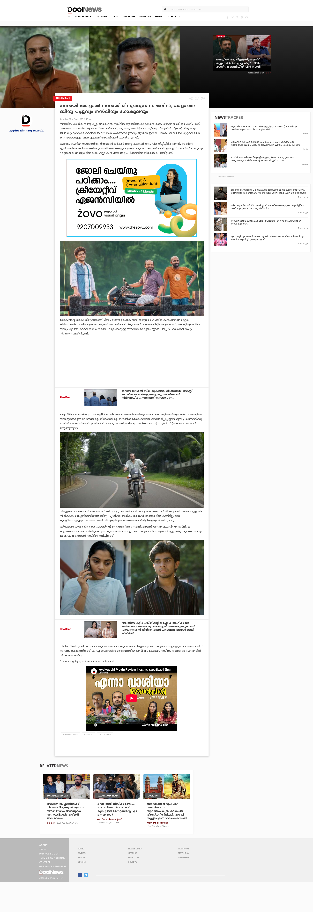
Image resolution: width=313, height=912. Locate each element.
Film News (88, 734)
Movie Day (183, 853)
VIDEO (116, 16)
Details (82, 862)
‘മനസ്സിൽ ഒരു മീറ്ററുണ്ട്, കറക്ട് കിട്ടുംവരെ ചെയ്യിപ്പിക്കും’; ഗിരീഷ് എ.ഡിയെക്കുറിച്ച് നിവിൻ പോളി (239, 63)
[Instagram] (237, 17)
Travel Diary (135, 848)
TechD (81, 848)
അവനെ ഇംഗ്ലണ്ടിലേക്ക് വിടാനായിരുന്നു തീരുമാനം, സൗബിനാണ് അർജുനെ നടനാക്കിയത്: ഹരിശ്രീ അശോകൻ (65, 811)
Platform (183, 848)
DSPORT (159, 16)
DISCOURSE (129, 16)
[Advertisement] (132, 198)
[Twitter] (232, 17)
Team (42, 849)
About (43, 845)
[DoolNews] (83, 9)
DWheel (82, 853)
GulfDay (132, 862)
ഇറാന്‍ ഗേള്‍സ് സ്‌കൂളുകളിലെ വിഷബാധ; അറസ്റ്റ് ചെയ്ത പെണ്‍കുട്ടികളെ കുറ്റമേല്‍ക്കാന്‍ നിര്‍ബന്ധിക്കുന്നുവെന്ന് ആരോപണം (157, 395)
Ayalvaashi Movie (70, 734)
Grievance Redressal (53, 866)
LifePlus (132, 853)
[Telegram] (242, 17)
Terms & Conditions (52, 857)
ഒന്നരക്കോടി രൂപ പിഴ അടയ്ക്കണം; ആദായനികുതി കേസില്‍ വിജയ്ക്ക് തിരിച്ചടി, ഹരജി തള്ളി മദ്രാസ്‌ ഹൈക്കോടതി (167, 811)
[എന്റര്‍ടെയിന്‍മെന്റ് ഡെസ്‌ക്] (26, 120)
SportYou (133, 857)
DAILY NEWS (102, 16)
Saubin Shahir (105, 734)
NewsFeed (183, 857)
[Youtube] (247, 17)
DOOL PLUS (174, 16)
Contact (44, 862)
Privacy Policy (49, 853)
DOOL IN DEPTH (83, 16)
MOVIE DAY (145, 16)
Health (81, 857)
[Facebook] (228, 17)
